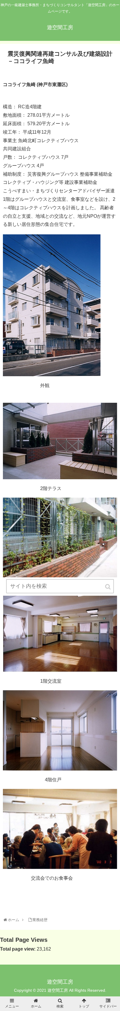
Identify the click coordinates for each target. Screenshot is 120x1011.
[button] (108, 587)
